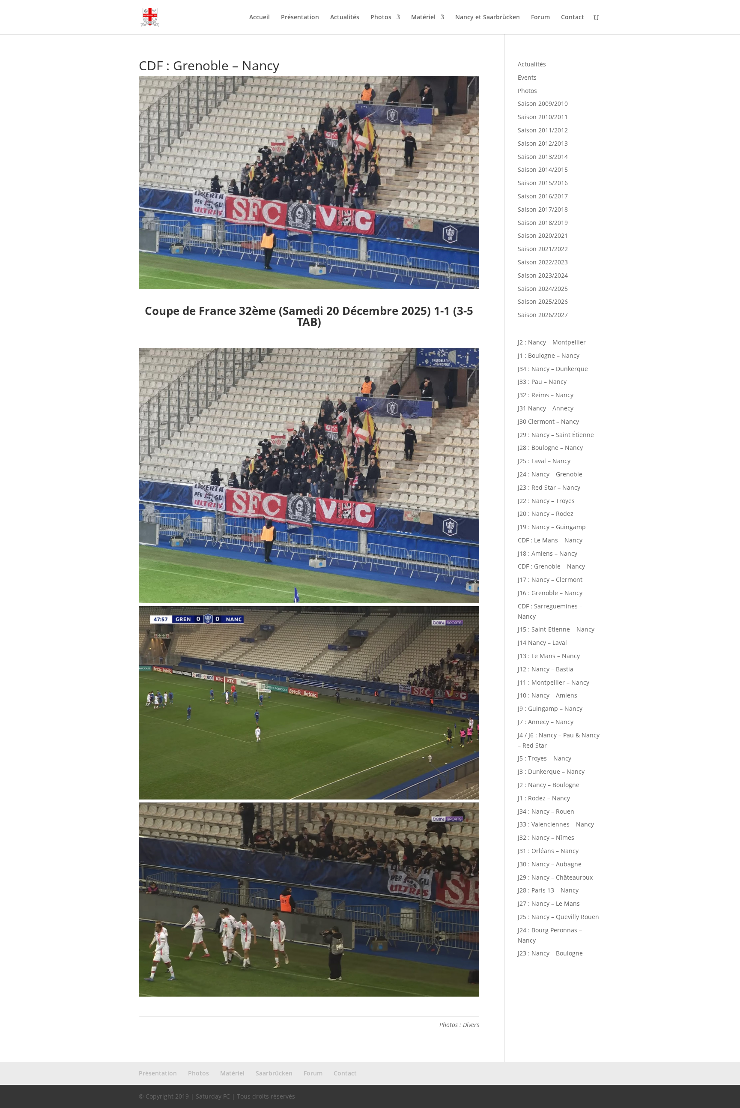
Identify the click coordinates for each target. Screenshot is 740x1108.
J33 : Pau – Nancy (542, 381)
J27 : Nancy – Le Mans (549, 903)
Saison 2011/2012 (543, 130)
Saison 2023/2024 (543, 275)
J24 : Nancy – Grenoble (550, 474)
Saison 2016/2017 (543, 196)
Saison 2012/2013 (543, 143)
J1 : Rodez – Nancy (544, 798)
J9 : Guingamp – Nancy (550, 708)
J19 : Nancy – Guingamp (552, 527)
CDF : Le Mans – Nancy (550, 540)
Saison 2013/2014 (543, 157)
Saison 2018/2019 (543, 223)
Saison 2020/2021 (543, 235)
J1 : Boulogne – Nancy (548, 355)
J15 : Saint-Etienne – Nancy (556, 629)
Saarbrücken (274, 1073)
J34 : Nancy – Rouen (546, 811)
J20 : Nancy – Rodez (545, 513)
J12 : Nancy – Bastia (545, 669)
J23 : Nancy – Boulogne (550, 953)
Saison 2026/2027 (543, 315)
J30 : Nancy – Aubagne (550, 864)
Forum (540, 17)
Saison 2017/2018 (543, 209)
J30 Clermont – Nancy (548, 421)
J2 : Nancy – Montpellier (552, 342)
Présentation (300, 17)
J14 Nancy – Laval (542, 642)
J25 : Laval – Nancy (544, 461)
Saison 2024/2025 (543, 288)
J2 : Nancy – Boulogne (548, 785)
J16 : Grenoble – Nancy (550, 593)
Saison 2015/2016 (543, 183)
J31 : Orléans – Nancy (548, 851)
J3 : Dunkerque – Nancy (551, 771)
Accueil (259, 17)
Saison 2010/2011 (543, 117)
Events (527, 77)
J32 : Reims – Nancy (545, 395)
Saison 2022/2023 (543, 262)
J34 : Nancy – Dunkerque (553, 369)
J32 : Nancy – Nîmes (546, 837)
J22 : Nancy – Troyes (546, 501)
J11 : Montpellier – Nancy (553, 682)
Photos (380, 17)
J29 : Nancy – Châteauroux (555, 877)
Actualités (344, 17)
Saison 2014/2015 (543, 169)
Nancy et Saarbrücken (487, 17)
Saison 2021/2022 (543, 249)
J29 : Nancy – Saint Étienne (556, 435)
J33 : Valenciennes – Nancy (556, 824)
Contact (572, 17)
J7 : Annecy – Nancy (545, 722)
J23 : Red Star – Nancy (549, 487)
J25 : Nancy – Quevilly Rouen (558, 917)
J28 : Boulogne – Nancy (550, 447)
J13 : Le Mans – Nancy (549, 656)
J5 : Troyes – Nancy (544, 758)
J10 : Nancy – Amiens (547, 695)
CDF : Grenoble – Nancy (551, 566)
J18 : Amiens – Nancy (547, 553)
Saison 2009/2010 (543, 103)
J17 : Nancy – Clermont (550, 579)
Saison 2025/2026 (543, 301)
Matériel (423, 17)
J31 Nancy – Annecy (545, 408)
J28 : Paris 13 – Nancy (548, 890)
